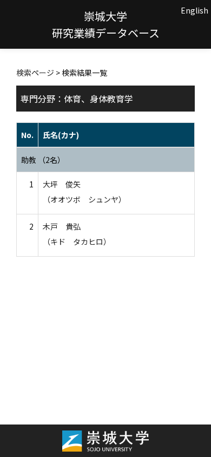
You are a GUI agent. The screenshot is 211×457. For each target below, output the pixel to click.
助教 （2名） (43, 159)
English (194, 10)
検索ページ (35, 72)
